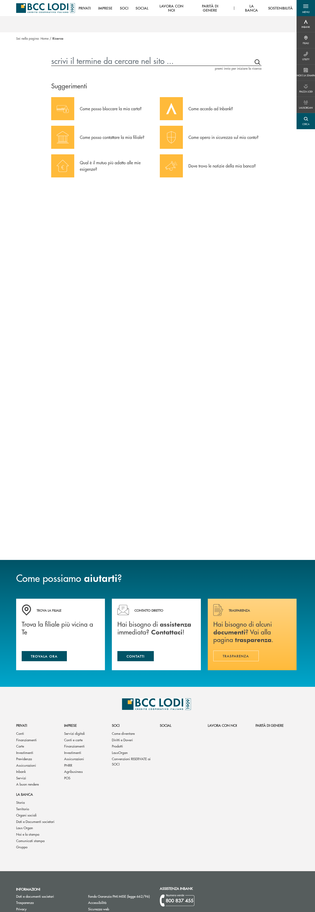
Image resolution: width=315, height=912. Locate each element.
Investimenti (24, 752)
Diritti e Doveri (122, 739)
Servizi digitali (74, 733)
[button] (306, 8)
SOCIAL (165, 725)
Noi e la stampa (27, 834)
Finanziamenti (26, 739)
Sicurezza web (98, 908)
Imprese (70, 725)
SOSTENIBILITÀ (280, 8)
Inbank (21, 771)
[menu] (186, 8)
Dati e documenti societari (35, 896)
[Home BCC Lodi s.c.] (45, 8)
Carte (20, 746)
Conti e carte (73, 739)
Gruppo (21, 846)
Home (45, 38)
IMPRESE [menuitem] (105, 8)
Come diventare (123, 733)
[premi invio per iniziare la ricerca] (257, 61)
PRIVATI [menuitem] (85, 8)
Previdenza (24, 758)
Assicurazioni (26, 765)
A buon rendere (27, 784)
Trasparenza (25, 902)
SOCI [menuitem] (124, 8)
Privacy (21, 908)
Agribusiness (73, 771)
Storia (20, 802)
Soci (115, 725)
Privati (21, 725)
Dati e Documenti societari (35, 821)
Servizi (21, 777)
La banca (24, 794)
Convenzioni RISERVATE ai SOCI (131, 761)
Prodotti (117, 746)
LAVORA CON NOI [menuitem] (172, 8)
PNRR (68, 765)
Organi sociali (26, 815)
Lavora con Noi (222, 725)
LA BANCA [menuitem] (251, 8)
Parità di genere (270, 725)
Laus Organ (24, 827)
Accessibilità (97, 902)
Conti (20, 733)
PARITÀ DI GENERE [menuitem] (210, 8)
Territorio (22, 808)
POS (67, 777)
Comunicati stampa (30, 840)
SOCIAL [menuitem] (142, 8)
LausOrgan (120, 752)
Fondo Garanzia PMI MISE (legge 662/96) (120, 896)
